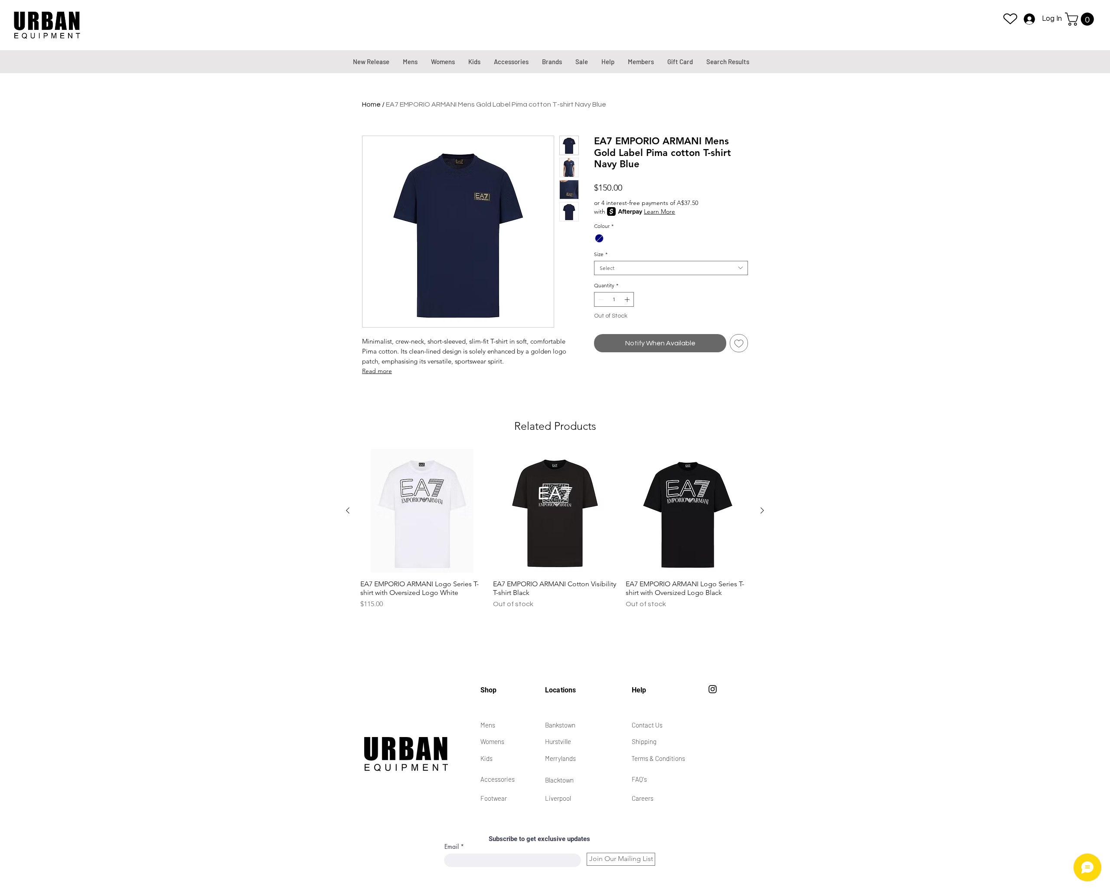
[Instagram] (712, 689)
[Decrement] (600, 299)
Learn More (659, 211)
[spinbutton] (614, 299)
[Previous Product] (348, 510)
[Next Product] (762, 510)
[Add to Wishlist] (739, 343)
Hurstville (558, 741)
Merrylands (560, 758)
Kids (486, 758)
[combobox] (671, 268)
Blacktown (559, 780)
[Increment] (628, 299)
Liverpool (558, 798)
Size (600, 254)
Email (451, 847)
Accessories (497, 779)
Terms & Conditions (658, 758)
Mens (487, 725)
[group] (555, 529)
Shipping (644, 741)
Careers (642, 798)
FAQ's (639, 779)
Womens (492, 741)
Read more (377, 371)
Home (371, 104)
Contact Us (647, 725)
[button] (1081, 19)
